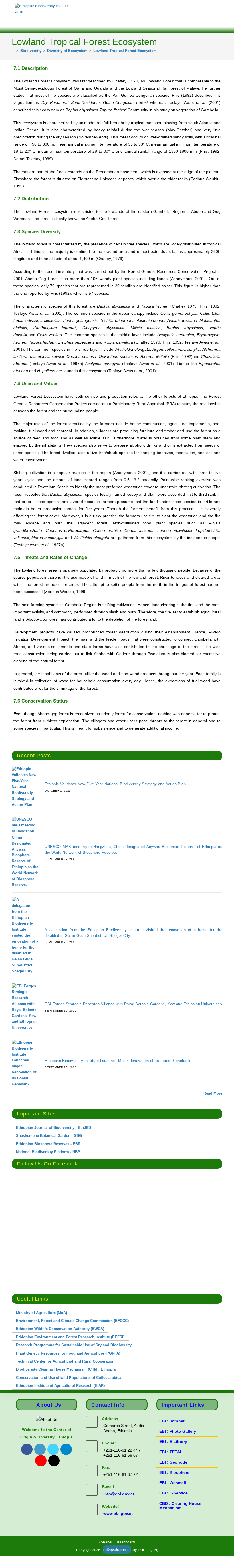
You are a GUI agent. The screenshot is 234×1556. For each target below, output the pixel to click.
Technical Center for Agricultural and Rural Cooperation (65, 1361)
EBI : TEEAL (171, 1452)
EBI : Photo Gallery (177, 1431)
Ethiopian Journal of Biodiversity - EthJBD (53, 1127)
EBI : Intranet (172, 1421)
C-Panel (105, 1542)
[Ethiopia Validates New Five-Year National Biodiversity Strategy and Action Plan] (25, 787)
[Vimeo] (41, 1460)
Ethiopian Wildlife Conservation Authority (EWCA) (60, 1329)
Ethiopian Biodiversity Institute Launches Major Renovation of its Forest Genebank (117, 1061)
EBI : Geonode (173, 1462)
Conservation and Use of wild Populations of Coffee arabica (68, 1377)
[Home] (13, 51)
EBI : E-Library (173, 1441)
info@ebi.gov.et (118, 1494)
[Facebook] (27, 1449)
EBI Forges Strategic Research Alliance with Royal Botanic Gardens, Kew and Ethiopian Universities (133, 1004)
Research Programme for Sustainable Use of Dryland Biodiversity (74, 1345)
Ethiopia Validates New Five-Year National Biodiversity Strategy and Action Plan (115, 784)
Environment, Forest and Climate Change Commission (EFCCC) (72, 1321)
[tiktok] (54, 1460)
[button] (8, 23)
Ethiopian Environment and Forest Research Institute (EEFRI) (70, 1337)
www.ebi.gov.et (118, 1513)
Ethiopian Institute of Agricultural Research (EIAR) (60, 1385)
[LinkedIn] (40, 1449)
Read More (212, 1093)
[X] (53, 1449)
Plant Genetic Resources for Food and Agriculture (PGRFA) (68, 1353)
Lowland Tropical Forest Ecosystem (125, 51)
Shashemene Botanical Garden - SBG (49, 1135)
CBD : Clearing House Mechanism (180, 1505)
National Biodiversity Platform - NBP (48, 1152)
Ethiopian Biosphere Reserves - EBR (48, 1144)
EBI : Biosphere (174, 1472)
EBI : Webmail (172, 1482)
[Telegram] (66, 1449)
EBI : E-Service (173, 1493)
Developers (117, 1549)
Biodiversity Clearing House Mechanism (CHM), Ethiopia (66, 1369)
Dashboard (126, 1542)
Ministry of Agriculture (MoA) (41, 1313)
